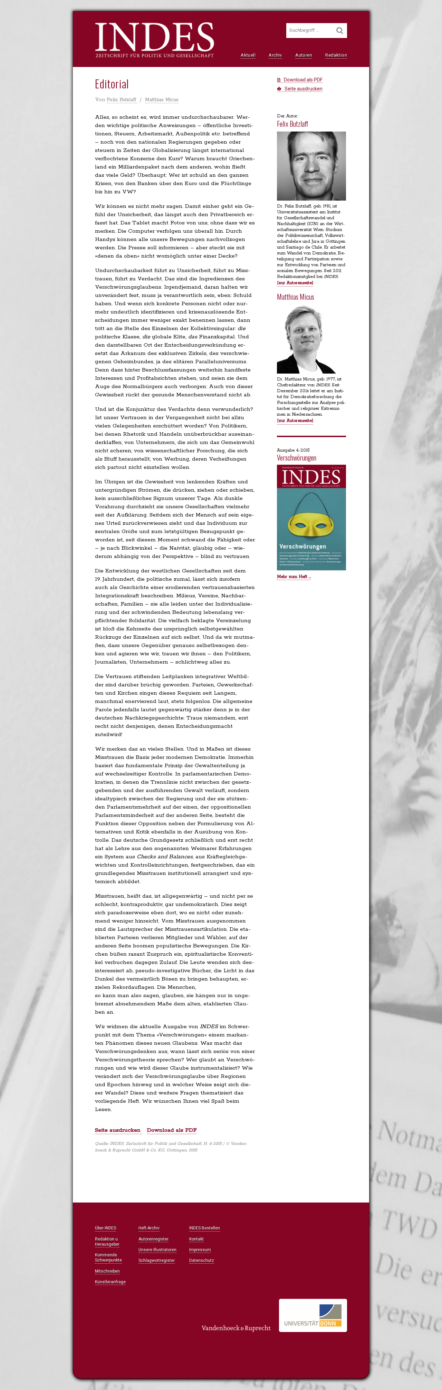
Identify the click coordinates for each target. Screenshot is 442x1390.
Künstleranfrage (110, 1282)
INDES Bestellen (204, 1228)
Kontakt (196, 1239)
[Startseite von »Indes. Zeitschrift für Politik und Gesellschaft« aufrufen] (154, 57)
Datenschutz (201, 1260)
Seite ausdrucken (303, 88)
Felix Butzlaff (122, 100)
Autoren (303, 55)
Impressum (200, 1249)
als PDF (303, 80)
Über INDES (105, 1228)
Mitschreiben (107, 1271)
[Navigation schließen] (14, 20)
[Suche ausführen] (340, 30)
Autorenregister (153, 1239)
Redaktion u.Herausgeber (107, 1242)
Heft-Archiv (149, 1228)
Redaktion (336, 55)
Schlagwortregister (156, 1260)
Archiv (275, 55)
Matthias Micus (162, 100)
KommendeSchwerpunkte (108, 1258)
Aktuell (248, 55)
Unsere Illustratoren (157, 1249)
